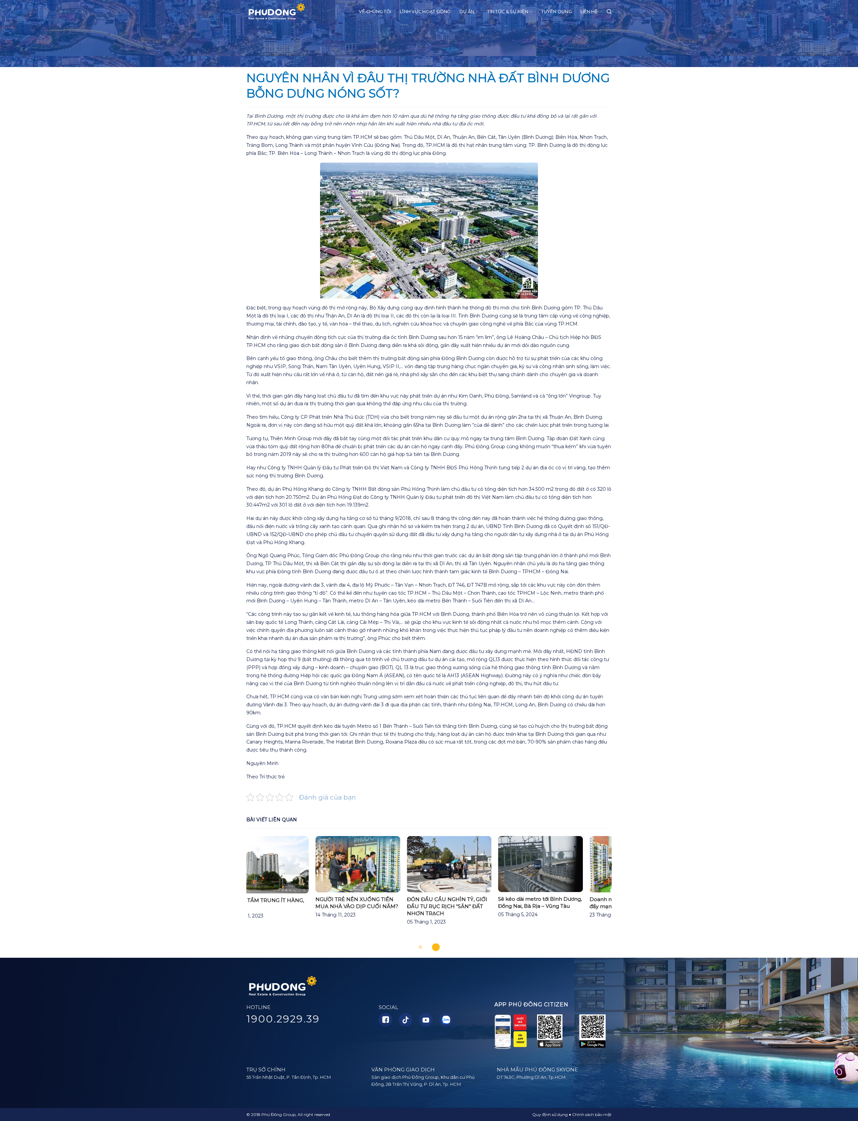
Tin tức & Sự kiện (507, 11)
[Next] (623, 890)
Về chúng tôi (375, 11)
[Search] (609, 11)
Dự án (466, 11)
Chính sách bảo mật (592, 1114)
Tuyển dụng (556, 11)
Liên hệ (589, 11)
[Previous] (235, 890)
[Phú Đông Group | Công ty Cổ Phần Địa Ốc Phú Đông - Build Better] (276, 12)
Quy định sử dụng (550, 1114)
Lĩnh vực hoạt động (425, 11)
